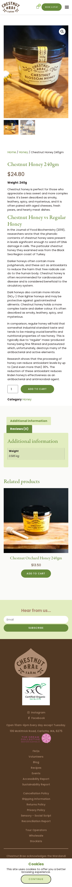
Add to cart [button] (36, 573)
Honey (23, 152)
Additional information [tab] (28, 421)
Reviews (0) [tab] (19, 429)
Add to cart (37, 389)
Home (11, 152)
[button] (67, 7)
